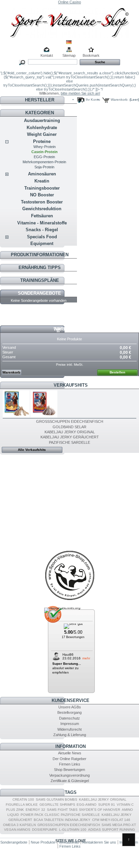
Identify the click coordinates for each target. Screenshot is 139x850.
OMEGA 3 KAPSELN (19, 825)
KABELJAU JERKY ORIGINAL (70, 432)
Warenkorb (68, 329)
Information (70, 746)
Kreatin (41, 181)
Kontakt (46, 55)
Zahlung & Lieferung (69, 735)
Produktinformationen (39, 254)
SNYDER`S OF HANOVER (99, 809)
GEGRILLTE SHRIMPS (57, 804)
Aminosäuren (42, 173)
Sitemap (69, 55)
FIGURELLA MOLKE (22, 804)
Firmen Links (69, 764)
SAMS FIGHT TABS (62, 809)
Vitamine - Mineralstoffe (42, 222)
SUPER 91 (106, 804)
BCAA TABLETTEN (48, 820)
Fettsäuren (42, 215)
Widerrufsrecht (69, 729)
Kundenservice (70, 700)
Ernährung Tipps (40, 267)
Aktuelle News (69, 753)
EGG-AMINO (86, 804)
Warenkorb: (120, 99)
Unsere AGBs (69, 707)
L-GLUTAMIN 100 (72, 829)
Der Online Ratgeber (69, 759)
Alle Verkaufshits (32, 450)
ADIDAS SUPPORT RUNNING (111, 829)
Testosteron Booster (42, 201)
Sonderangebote (39, 293)
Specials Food (42, 236)
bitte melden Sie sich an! (80, 93)
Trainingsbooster (42, 188)
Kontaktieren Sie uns (99, 842)
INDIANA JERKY (77, 820)
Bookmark (91, 55)
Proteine (42, 141)
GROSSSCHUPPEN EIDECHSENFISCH (69, 421)
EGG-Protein (44, 157)
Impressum (69, 724)
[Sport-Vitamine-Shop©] (69, 21)
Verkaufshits (71, 385)
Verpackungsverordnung (69, 775)
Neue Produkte (43, 842)
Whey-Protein (44, 147)
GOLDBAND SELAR (69, 427)
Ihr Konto (93, 99)
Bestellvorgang (69, 712)
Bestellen (117, 372)
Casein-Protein (44, 152)
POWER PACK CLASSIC (40, 815)
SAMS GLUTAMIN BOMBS (56, 799)
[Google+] (70, 600)
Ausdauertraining (42, 120)
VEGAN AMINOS (17, 829)
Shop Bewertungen (69, 770)
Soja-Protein (44, 167)
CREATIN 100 (23, 799)
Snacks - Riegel (42, 229)
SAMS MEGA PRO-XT (119, 825)
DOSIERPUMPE (44, 829)
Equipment (41, 243)
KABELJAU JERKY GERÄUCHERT (69, 437)
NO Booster (42, 194)
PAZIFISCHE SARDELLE (69, 442)
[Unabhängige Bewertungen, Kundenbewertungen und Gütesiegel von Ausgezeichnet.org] (62, 608)
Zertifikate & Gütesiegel (70, 781)
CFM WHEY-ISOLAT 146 (111, 820)
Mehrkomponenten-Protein (44, 162)
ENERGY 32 (35, 809)
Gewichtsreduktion (41, 208)
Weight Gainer (42, 134)
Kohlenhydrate (42, 127)
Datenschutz (69, 718)
